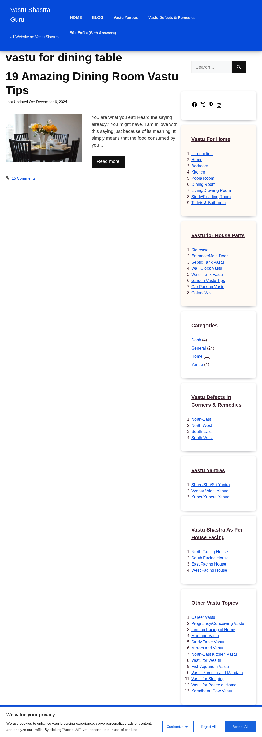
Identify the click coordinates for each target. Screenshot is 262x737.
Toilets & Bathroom (208, 203)
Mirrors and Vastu (207, 648)
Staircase (200, 250)
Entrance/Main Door (209, 256)
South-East (201, 431)
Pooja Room (202, 178)
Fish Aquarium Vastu (210, 666)
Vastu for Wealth (206, 660)
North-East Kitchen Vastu (214, 654)
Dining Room (203, 184)
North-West (201, 425)
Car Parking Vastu (207, 287)
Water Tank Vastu (207, 274)
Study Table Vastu (207, 642)
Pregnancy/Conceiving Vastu (217, 623)
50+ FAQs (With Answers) (93, 33)
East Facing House (208, 564)
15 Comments (24, 178)
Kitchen (198, 172)
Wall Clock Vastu (206, 268)
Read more (108, 161)
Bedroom (199, 166)
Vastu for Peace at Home (213, 685)
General (198, 348)
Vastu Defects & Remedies (171, 17)
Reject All (208, 726)
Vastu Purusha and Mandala (217, 672)
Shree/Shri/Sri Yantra (210, 485)
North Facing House (209, 552)
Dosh (196, 340)
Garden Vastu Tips (208, 280)
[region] (131, 722)
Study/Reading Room (211, 196)
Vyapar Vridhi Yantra (209, 491)
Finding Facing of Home (213, 629)
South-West (202, 438)
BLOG (97, 17)
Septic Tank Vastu (207, 262)
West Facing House (209, 570)
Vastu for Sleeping (208, 679)
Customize (175, 726)
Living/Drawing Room (211, 190)
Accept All (240, 726)
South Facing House (210, 558)
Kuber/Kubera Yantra (210, 497)
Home (196, 160)
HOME (76, 17)
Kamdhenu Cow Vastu (211, 691)
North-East (201, 419)
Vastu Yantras (126, 17)
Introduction (202, 153)
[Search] (239, 67)
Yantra (197, 364)
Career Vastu (203, 617)
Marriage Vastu (205, 636)
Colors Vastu (203, 293)
